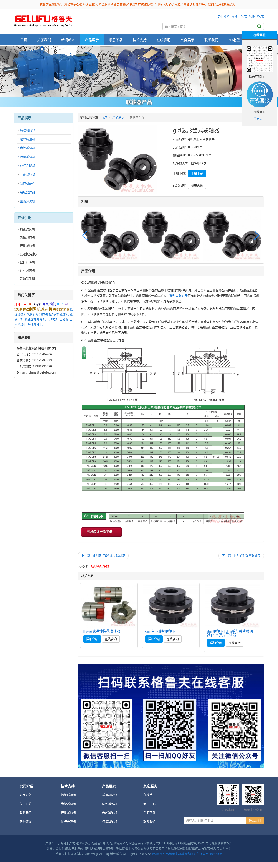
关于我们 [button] (44, 40)
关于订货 (26, 804)
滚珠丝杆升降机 (35, 319)
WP (29, 314)
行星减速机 (27, 157)
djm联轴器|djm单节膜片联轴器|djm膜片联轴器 (230, 633)
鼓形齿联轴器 (178, 295)
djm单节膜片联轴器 (160, 631)
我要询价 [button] (197, 185)
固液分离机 (27, 201)
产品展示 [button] (92, 40)
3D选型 (234, 40)
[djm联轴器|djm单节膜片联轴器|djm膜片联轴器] (232, 606)
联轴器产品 (27, 192)
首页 (23, 40)
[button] (256, 235)
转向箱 (36, 304)
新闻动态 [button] (68, 40)
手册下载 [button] (116, 40)
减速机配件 (27, 183)
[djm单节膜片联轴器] (171, 606)
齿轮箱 (64, 319)
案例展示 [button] (187, 40)
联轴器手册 (27, 279)
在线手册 (149, 795)
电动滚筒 (49, 304)
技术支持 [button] (140, 40)
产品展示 (118, 117)
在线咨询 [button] (111, 639)
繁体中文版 (256, 16)
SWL (67, 304)
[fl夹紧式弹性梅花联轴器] (109, 606)
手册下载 (149, 813)
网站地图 (216, 854)
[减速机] (139, 71)
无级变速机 (59, 309)
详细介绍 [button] (92, 639)
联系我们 (211, 40)
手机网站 (223, 16)
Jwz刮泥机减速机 (37, 309)
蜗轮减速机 (27, 139)
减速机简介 (27, 130)
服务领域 (26, 821)
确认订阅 (255, 820)
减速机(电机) (28, 254)
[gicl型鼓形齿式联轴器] (43, 20)
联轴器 (18, 309)
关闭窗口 (259, 119)
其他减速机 (27, 174)
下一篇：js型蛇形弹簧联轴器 (241, 556)
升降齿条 (20, 304)
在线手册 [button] (163, 40)
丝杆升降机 (27, 166)
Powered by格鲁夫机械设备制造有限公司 (180, 854)
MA (29, 304)
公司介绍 (26, 795)
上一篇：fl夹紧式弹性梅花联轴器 (103, 556)
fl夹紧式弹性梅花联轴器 (101, 631)
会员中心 (149, 804)
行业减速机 (27, 270)
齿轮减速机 (27, 148)
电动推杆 (52, 319)
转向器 (60, 304)
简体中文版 (239, 16)
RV (51, 314)
